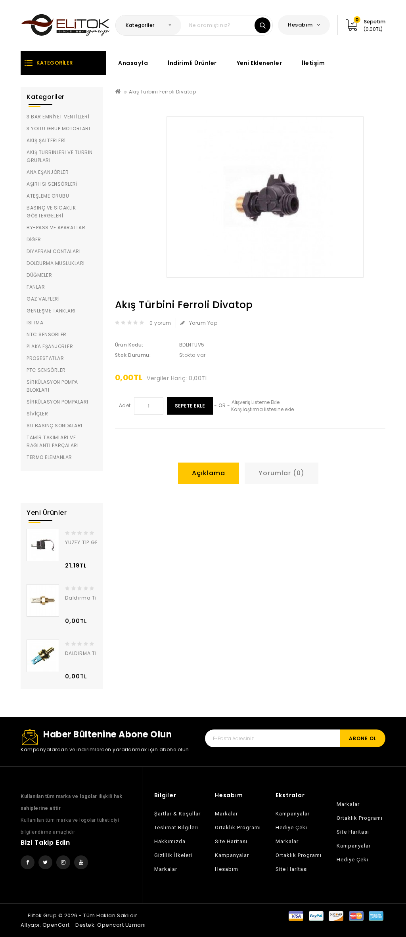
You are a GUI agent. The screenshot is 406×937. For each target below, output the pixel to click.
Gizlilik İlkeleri (173, 855)
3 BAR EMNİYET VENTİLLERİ (58, 116)
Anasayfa (133, 63)
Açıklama (208, 473)
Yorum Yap (203, 323)
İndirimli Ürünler (192, 63)
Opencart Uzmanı (121, 925)
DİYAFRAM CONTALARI (53, 251)
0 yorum (160, 323)
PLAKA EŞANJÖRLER (50, 346)
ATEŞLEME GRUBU (48, 195)
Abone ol (363, 738)
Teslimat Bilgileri (176, 827)
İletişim (313, 63)
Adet (125, 405)
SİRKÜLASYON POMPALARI (57, 401)
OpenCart (56, 925)
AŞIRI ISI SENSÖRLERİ (52, 184)
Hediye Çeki (291, 827)
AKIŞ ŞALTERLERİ (46, 140)
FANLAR (36, 287)
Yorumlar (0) (281, 473)
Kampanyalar (232, 855)
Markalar (165, 869)
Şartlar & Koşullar (177, 814)
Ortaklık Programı (238, 827)
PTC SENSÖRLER (46, 370)
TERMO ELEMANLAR (49, 457)
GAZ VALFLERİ (43, 298)
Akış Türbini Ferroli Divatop (162, 91)
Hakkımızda (170, 841)
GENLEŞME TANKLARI (51, 310)
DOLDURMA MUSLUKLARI (56, 263)
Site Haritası (231, 841)
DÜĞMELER (39, 275)
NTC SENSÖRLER (47, 334)
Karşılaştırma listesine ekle (262, 409)
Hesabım (226, 869)
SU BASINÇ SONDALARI (54, 425)
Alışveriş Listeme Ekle (256, 402)
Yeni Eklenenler (259, 63)
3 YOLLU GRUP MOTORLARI (58, 128)
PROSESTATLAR (45, 358)
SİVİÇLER (37, 413)
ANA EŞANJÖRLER (48, 172)
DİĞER (34, 239)
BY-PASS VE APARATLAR (56, 227)
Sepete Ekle (190, 405)
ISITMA (35, 322)
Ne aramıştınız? (262, 25)
